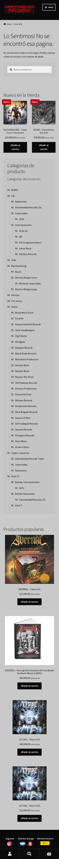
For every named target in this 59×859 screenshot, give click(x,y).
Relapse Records (23, 400)
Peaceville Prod (23, 394)
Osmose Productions (26, 388)
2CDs (21, 219)
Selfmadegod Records (26, 423)
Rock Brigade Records (26, 411)
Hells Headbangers (25, 330)
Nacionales (21, 470)
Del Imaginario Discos (30, 242)
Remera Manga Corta (26, 277)
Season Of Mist (23, 417)
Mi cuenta (10, 854)
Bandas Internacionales (27, 482)
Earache (19, 318)
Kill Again (20, 341)
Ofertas (15, 295)
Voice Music (21, 441)
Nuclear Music (22, 371)
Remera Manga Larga (26, 289)
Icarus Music (25, 248)
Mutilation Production (26, 359)
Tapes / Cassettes (20, 452)
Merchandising (18, 265)
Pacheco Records (27, 254)
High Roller (21, 335)
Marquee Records (24, 347)
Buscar (29, 854)
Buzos (18, 271)
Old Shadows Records (26, 382)
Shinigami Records (24, 435)
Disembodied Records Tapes (29, 458)
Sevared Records (23, 429)
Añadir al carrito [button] (15, 147)
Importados (21, 213)
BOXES (14, 189)
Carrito (49, 854)
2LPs (21, 488)
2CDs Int (23, 230)
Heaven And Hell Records (28, 324)
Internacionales (23, 224)
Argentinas (21, 201)
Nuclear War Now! (24, 376)
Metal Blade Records (25, 353)
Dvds (13, 260)
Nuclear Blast (22, 365)
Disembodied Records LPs (32, 499)
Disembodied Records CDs (28, 207)
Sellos (14, 306)
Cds (13, 195)
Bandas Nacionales (25, 493)
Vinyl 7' (18, 505)
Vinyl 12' (15, 476)
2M (20, 236)
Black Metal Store (24, 312)
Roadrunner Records (25, 406)
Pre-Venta (16, 301)
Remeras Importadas (30, 283)
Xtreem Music (22, 447)
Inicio (9, 24)
